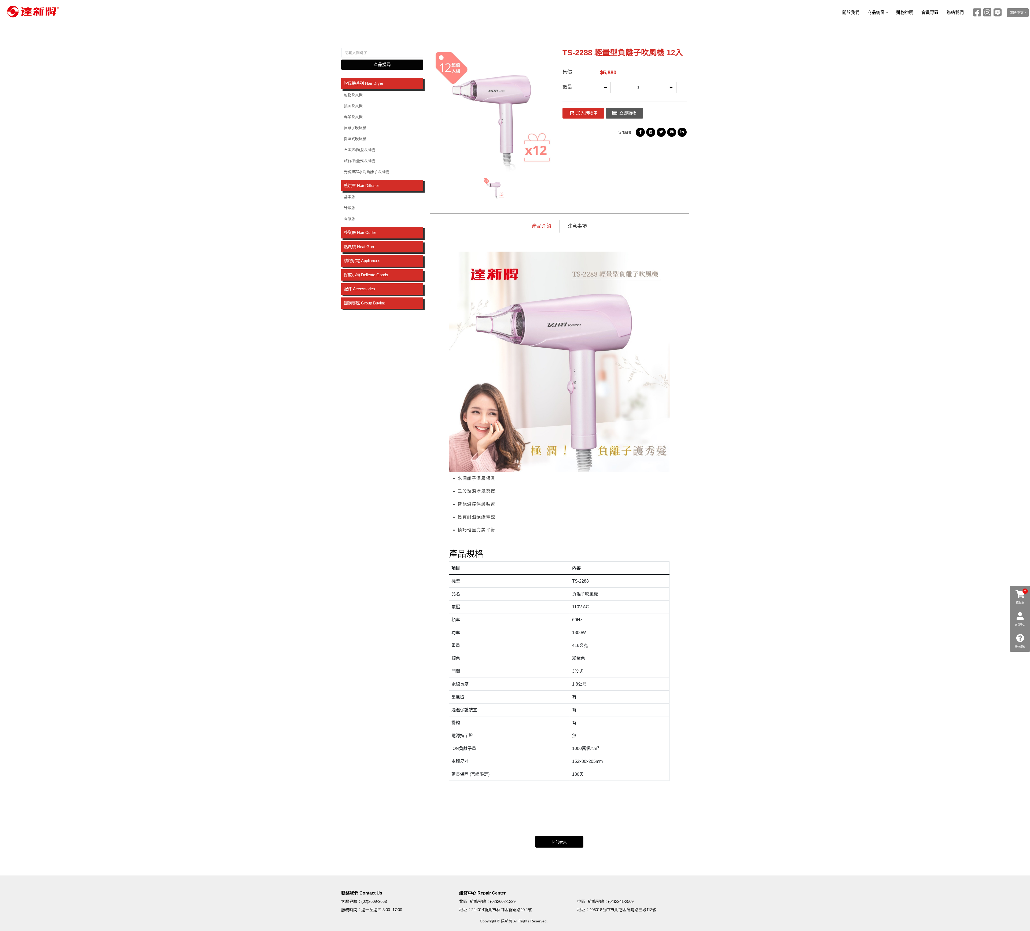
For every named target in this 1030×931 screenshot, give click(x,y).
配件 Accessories (359, 288)
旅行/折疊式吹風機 (359, 161)
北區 (463, 901)
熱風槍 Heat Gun (359, 246)
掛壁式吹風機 (355, 139)
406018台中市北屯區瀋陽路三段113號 (622, 909)
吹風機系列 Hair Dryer (363, 83)
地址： (465, 909)
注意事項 (577, 226)
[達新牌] (31, 12)
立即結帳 (628, 113)
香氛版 (349, 218)
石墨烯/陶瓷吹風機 (359, 150)
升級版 (349, 207)
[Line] (998, 12)
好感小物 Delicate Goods (366, 275)
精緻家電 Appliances (362, 260)
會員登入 (1020, 624)
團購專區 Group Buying (364, 303)
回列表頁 (559, 842)
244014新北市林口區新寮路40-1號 (501, 909)
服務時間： (351, 909)
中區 (581, 901)
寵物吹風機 (353, 95)
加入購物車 (587, 113)
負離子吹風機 (355, 128)
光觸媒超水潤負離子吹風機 (366, 172)
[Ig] (987, 12)
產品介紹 (541, 226)
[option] (494, 110)
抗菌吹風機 (353, 106)
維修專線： (480, 901)
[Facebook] (977, 12)
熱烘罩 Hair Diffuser (361, 185)
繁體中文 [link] (1017, 12)
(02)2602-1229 (503, 901)
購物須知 (1020, 646)
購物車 (1021, 596)
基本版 (349, 196)
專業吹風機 (353, 117)
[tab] (382, 83)
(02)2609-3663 (374, 901)
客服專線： (351, 901)
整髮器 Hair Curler (360, 232)
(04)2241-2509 (621, 901)
